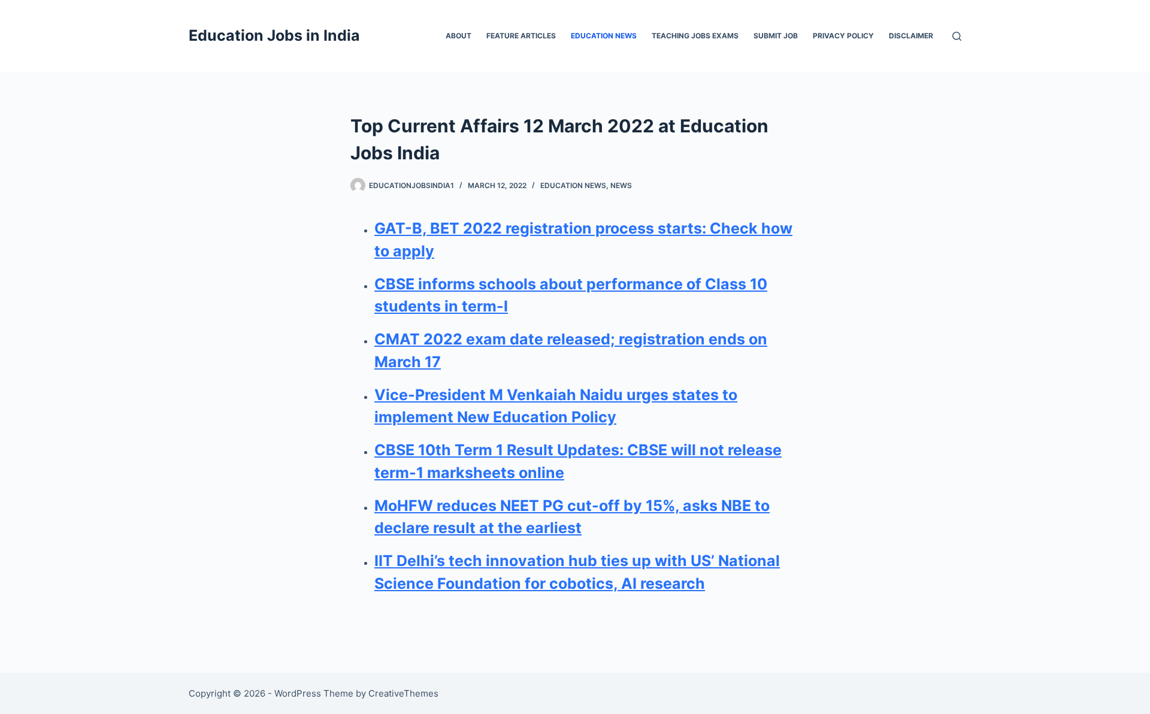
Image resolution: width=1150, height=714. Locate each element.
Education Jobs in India (274, 35)
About (458, 35)
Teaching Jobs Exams (695, 35)
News (621, 185)
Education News (604, 35)
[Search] (956, 36)
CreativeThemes (403, 693)
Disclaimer (911, 35)
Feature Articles (521, 35)
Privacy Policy (843, 35)
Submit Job (775, 35)
